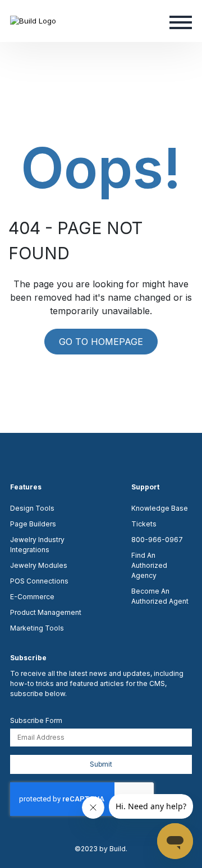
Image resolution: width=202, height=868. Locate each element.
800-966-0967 (157, 539)
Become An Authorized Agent (160, 596)
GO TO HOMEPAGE (101, 341)
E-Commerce (32, 596)
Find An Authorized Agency (149, 565)
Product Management (45, 612)
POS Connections (39, 581)
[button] (180, 21)
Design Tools (32, 508)
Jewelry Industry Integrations (37, 544)
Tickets (144, 524)
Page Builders (33, 524)
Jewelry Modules (38, 565)
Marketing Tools (37, 628)
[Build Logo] (33, 20)
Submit (101, 764)
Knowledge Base (159, 508)
